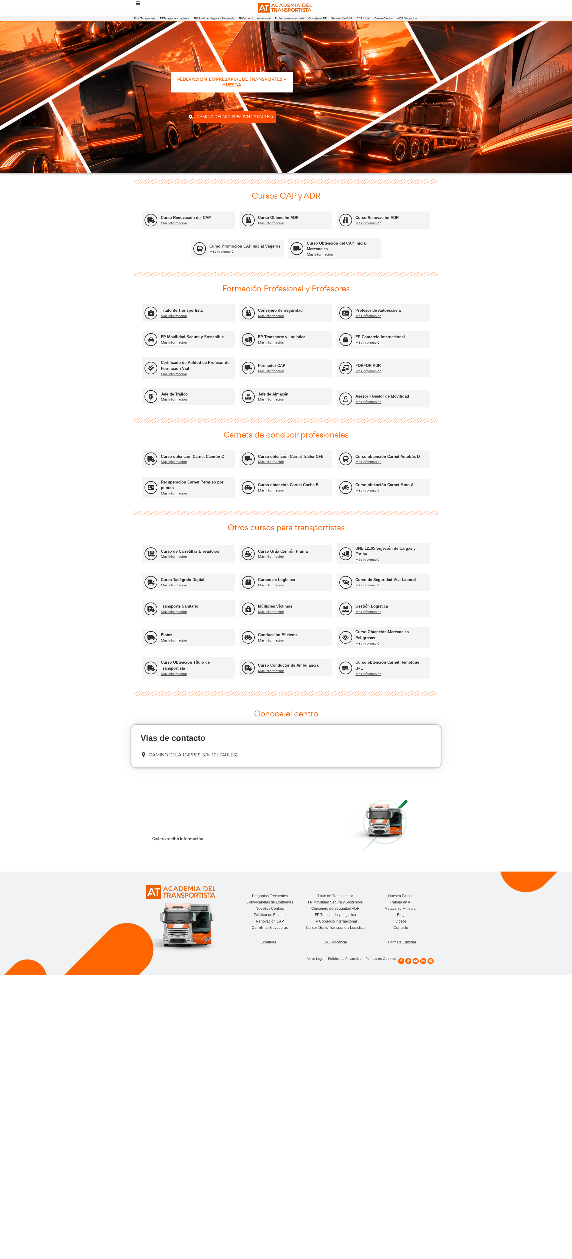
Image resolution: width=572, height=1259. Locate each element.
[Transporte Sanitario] (150, 609)
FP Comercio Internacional (255, 18)
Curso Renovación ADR (377, 217)
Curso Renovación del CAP (186, 217)
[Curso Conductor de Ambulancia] (248, 668)
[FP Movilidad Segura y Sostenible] (150, 339)
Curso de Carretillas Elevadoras (190, 551)
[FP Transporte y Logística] (248, 339)
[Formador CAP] (248, 368)
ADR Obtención (407, 18)
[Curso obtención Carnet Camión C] (150, 458)
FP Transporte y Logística (174, 18)
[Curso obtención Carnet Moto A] (345, 487)
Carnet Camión (383, 18)
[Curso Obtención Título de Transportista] (150, 668)
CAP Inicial (363, 18)
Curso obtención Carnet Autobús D (387, 456)
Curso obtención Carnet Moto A (384, 485)
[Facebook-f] (401, 961)
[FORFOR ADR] (345, 368)
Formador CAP (271, 365)
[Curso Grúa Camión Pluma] (248, 553)
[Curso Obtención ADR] (248, 220)
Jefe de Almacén (273, 394)
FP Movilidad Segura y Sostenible (214, 18)
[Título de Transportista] (150, 313)
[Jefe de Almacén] (248, 396)
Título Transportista (145, 18)
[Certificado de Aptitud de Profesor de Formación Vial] (150, 368)
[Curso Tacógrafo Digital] (150, 582)
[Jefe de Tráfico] (150, 396)
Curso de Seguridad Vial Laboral (385, 579)
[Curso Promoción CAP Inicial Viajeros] (199, 248)
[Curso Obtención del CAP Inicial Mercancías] (296, 248)
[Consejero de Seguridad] (248, 313)
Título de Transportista (182, 310)
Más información (174, 223)
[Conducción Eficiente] (248, 637)
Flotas (166, 635)
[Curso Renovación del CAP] (150, 220)
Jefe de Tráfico (174, 394)
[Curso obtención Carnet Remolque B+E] (345, 668)
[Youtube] (416, 961)
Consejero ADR (317, 18)
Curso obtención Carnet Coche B (288, 485)
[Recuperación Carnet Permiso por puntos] (150, 487)
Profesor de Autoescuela (289, 18)
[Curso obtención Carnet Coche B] (248, 487)
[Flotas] (150, 637)
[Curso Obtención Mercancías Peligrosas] (345, 637)
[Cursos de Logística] (248, 582)
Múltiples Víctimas (275, 606)
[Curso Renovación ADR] (345, 220)
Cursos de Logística (276, 579)
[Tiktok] (408, 961)
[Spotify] (431, 961)
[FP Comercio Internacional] (345, 339)
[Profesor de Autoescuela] (345, 313)
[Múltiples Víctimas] (248, 609)
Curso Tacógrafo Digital (182, 579)
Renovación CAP (341, 18)
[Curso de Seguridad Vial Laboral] (345, 582)
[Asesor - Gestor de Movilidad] (345, 399)
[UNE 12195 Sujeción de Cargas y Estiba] (345, 553)
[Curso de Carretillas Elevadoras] (150, 553)
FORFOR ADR (368, 365)
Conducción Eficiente (278, 635)
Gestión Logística (371, 606)
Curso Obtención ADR (278, 217)
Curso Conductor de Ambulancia (288, 665)
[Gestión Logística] (345, 609)
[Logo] (286, 7)
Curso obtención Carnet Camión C (192, 456)
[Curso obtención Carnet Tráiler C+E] (248, 458)
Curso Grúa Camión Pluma (283, 551)
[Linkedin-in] (423, 961)
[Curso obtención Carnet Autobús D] (345, 458)
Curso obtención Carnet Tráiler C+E (291, 456)
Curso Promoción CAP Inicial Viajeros (244, 246)
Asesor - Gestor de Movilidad (382, 396)
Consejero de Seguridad (280, 310)
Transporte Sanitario (179, 606)
